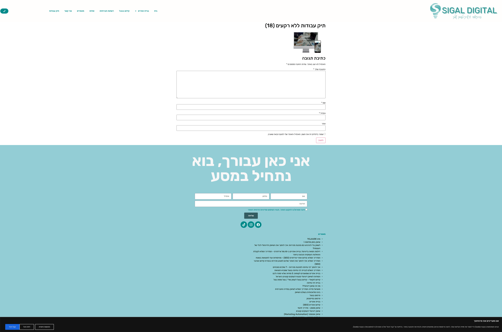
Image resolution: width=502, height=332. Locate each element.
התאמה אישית (44, 327)
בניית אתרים (143, 11)
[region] (251, 324)
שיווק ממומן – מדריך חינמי (309, 308)
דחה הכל (26, 327)
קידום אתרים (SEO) (311, 305)
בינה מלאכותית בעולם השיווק (307, 292)
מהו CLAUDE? (313, 239)
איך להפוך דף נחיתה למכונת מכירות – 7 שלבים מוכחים (296, 267)
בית (155, 11)
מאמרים (80, 11)
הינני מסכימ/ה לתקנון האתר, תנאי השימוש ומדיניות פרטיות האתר (276, 210)
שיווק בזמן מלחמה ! (312, 242)
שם (323, 103)
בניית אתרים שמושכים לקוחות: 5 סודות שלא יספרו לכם (296, 273)
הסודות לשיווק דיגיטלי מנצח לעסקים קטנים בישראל (298, 276)
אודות (91, 11)
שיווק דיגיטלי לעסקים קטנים (308, 311)
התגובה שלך (319, 69)
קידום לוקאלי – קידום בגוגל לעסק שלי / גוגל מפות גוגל (296, 279)
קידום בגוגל (124, 11)
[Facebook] (258, 224)
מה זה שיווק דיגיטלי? (311, 286)
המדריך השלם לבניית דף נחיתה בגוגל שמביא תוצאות (297, 270)
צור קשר (68, 11)
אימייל (322, 113)
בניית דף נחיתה (313, 283)
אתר (324, 124)
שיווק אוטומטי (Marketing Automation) (302, 314)
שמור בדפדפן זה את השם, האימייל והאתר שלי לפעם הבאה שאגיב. (295, 134)
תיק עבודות (54, 11)
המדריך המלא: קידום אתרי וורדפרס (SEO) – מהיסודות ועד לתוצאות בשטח (288, 257)
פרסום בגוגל (315, 295)
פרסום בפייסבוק (313, 298)
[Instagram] (251, 224)
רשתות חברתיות (107, 11)
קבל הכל (12, 327)
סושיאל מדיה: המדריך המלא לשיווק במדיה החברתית (297, 289)
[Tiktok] (244, 224)
